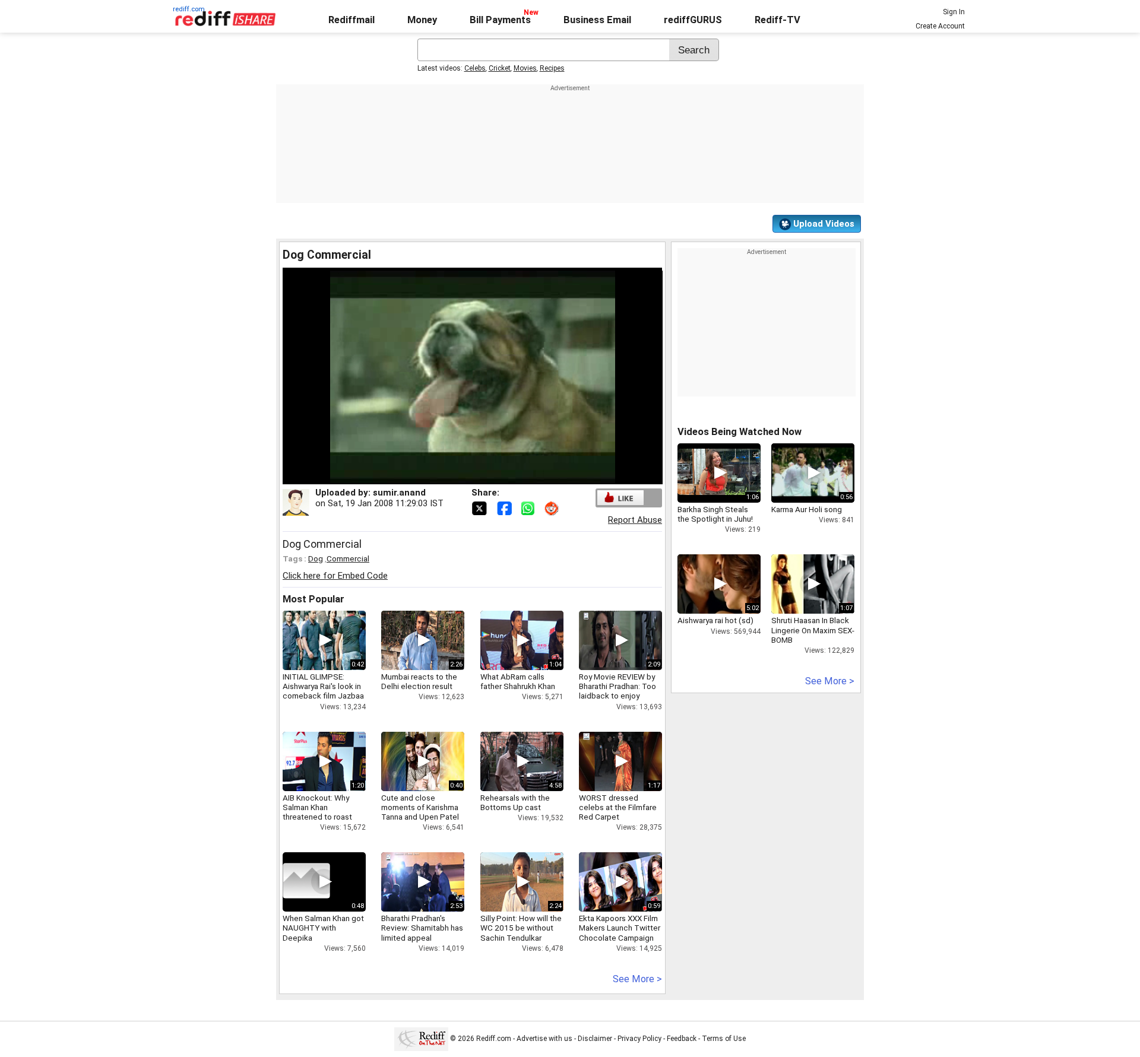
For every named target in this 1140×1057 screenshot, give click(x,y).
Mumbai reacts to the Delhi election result (419, 681)
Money (422, 20)
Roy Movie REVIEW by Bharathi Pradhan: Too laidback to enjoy (617, 686)
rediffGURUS (693, 20)
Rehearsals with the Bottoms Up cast (515, 802)
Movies (525, 68)
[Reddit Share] (553, 507)
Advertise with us (544, 1038)
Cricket (500, 68)
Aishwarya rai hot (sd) (715, 620)
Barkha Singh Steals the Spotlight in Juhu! (715, 513)
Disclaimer (595, 1038)
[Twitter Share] (480, 507)
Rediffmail (351, 20)
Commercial (348, 558)
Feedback (681, 1038)
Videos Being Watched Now (739, 431)
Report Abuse (635, 520)
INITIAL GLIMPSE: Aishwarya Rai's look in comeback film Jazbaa (323, 686)
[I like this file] (620, 497)
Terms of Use (724, 1038)
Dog (315, 558)
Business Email (597, 20)
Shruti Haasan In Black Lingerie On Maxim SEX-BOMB (812, 629)
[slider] (459, 476)
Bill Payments (500, 20)
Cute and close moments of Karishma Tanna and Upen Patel (420, 807)
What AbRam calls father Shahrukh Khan (517, 681)
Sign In (954, 12)
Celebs (475, 68)
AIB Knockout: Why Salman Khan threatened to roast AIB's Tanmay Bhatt (317, 812)
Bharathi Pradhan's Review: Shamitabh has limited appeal (422, 927)
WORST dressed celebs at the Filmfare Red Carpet (618, 807)
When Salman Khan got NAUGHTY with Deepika (323, 927)
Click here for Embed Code (335, 575)
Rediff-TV (777, 20)
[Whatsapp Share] (530, 507)
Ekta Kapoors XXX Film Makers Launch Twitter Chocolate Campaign (619, 927)
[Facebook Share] (505, 507)
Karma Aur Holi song (806, 509)
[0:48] (306, 882)
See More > (637, 979)
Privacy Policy (639, 1038)
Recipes (552, 68)
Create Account (940, 26)
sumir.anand (399, 492)
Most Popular (313, 599)
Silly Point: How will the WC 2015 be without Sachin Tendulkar (521, 927)
